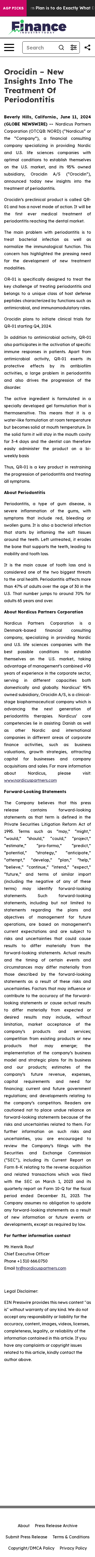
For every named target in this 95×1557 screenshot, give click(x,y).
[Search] (61, 47)
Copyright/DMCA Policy (31, 1548)
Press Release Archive (56, 1525)
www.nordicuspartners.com (30, 780)
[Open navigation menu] (9, 47)
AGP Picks (13, 8)
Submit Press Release (26, 1536)
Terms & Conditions (70, 1536)
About (24, 1525)
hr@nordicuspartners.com (41, 1268)
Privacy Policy (73, 1548)
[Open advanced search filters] (73, 47)
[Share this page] (87, 47)
